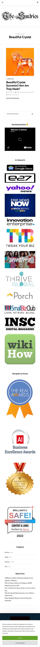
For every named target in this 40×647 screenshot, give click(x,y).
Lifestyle (10, 79)
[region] (20, 633)
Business (7, 552)
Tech (6, 566)
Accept (20, 638)
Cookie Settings (20, 643)
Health (6, 557)
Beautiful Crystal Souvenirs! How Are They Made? (17, 85)
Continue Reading (13, 98)
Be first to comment (13, 95)
